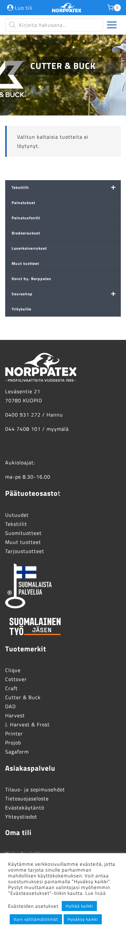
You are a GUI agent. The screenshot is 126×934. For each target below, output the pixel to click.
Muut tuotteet (25, 263)
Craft (11, 688)
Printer (14, 733)
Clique (13, 670)
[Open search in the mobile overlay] (54, 24)
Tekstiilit (20, 187)
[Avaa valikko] (112, 25)
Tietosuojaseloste (27, 798)
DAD (10, 706)
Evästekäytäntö (24, 807)
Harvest (15, 715)
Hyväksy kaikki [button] (83, 919)
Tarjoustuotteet (24, 551)
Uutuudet (17, 515)
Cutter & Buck (23, 697)
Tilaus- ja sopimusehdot (35, 789)
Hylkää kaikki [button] (79, 906)
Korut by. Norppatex (31, 279)
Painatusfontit (26, 218)
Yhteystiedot (21, 816)
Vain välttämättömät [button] (36, 919)
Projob (13, 742)
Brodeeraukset (26, 233)
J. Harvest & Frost (27, 724)
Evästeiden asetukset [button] (33, 906)
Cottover (16, 679)
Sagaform (17, 751)
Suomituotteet (23, 533)
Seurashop (22, 294)
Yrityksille (21, 309)
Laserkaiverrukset (29, 248)
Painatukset (23, 203)
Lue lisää (95, 893)
